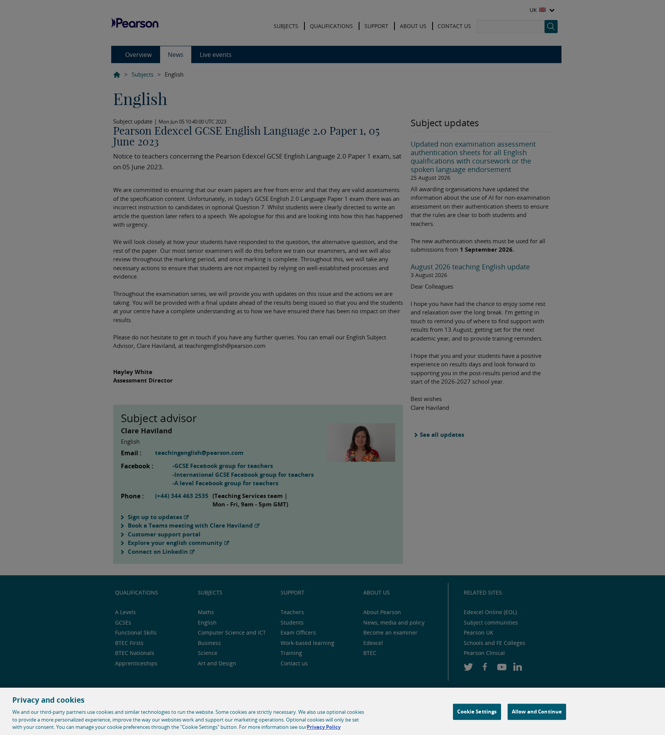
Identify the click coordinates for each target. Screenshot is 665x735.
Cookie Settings (476, 711)
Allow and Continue (537, 711)
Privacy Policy (324, 726)
